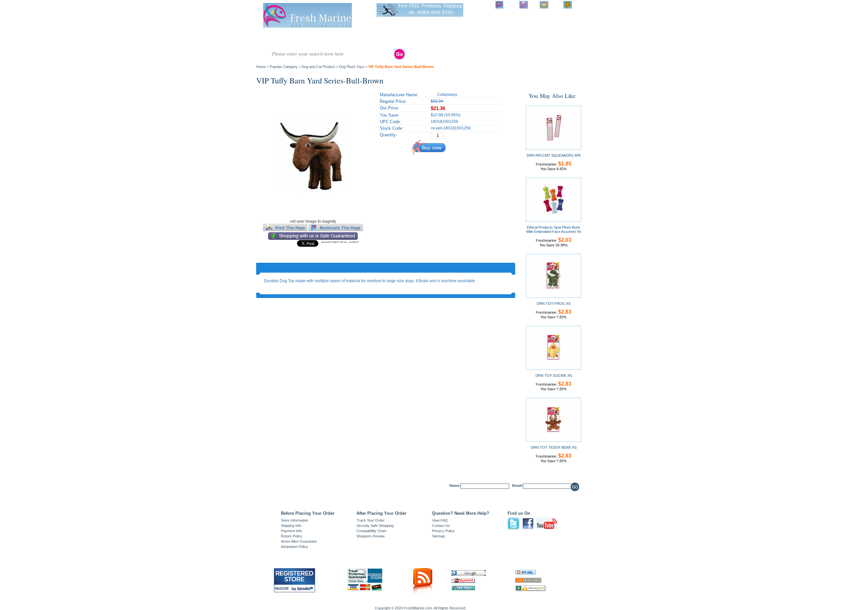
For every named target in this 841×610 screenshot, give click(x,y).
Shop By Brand (552, 38)
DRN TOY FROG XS (554, 303)
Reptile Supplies (428, 38)
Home (261, 67)
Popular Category (284, 67)
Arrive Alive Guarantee (299, 541)
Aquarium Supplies (453, 38)
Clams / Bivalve (376, 36)
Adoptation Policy (294, 547)
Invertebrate (323, 36)
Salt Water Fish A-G (269, 38)
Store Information (294, 520)
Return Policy (291, 536)
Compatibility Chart (371, 531)
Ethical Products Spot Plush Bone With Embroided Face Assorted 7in (553, 229)
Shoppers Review (370, 536)
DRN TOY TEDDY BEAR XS (554, 447)
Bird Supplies (477, 38)
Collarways (447, 94)
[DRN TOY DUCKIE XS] (553, 347)
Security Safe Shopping (375, 526)
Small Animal (499, 38)
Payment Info (291, 531)
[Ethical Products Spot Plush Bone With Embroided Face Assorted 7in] (553, 199)
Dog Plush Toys (351, 67)
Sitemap (438, 536)
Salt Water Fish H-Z (295, 38)
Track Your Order (370, 520)
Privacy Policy (443, 531)
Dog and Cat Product (525, 38)
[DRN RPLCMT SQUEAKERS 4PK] (553, 127)
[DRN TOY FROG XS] (553, 275)
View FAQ (440, 520)
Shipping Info (291, 526)
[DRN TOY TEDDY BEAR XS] (553, 419)
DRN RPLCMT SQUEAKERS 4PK (554, 155)
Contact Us (441, 526)
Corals (348, 36)
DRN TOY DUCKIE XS (553, 375)
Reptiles (406, 36)
